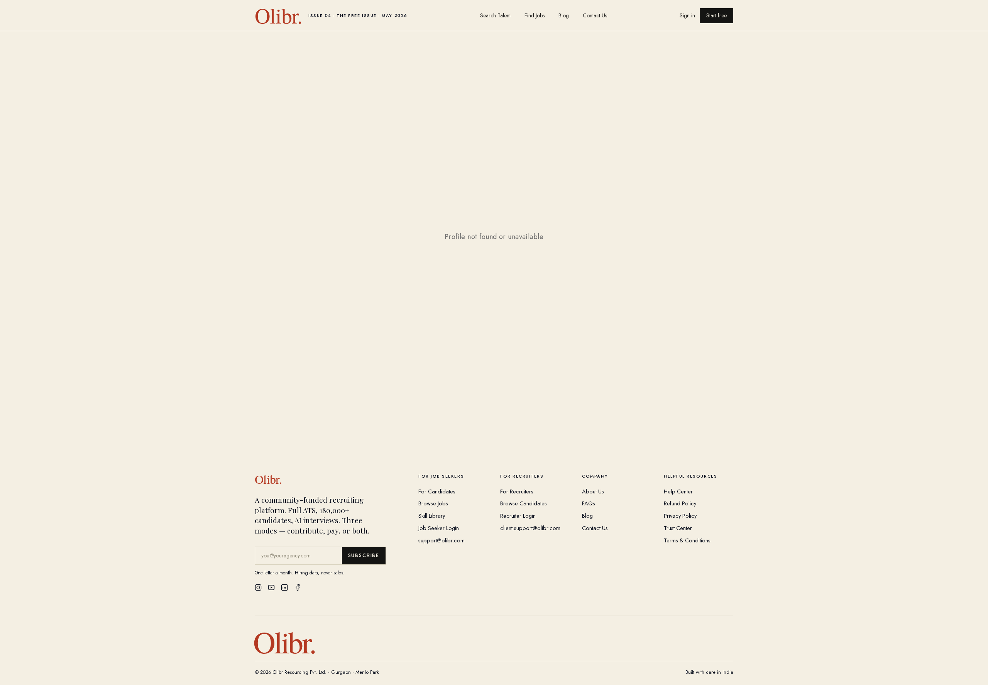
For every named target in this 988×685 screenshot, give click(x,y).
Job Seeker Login (438, 528)
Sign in (687, 15)
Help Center (678, 491)
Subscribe (363, 555)
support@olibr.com (441, 540)
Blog (563, 15)
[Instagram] (258, 587)
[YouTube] (271, 587)
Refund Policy (680, 503)
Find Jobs (534, 15)
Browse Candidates (523, 503)
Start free (716, 15)
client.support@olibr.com (530, 528)
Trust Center (678, 528)
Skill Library (431, 516)
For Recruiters (516, 491)
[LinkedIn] (284, 587)
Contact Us (595, 15)
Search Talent (495, 15)
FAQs (588, 503)
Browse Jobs (433, 503)
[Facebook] (297, 587)
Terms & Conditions (687, 540)
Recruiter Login (518, 516)
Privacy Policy (680, 516)
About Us (593, 491)
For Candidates (436, 491)
